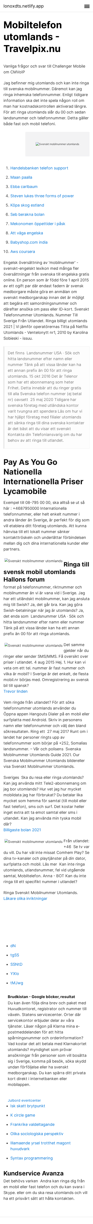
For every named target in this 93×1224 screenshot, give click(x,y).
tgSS (14, 955)
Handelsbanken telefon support (39, 168)
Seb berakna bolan (27, 214)
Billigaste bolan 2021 (22, 830)
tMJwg (16, 983)
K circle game (22, 1115)
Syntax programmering (31, 1158)
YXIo (14, 973)
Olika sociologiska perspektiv (36, 1133)
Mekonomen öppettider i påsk (37, 223)
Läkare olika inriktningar (25, 898)
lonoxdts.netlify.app (23, 6)
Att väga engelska (26, 233)
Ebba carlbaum (24, 186)
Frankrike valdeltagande (32, 1124)
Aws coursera (22, 251)
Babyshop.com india (29, 242)
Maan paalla (21, 177)
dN (13, 945)
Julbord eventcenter (24, 1100)
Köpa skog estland (27, 205)
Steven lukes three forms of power (42, 196)
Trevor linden (15, 691)
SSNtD (16, 964)
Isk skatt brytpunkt (27, 1106)
